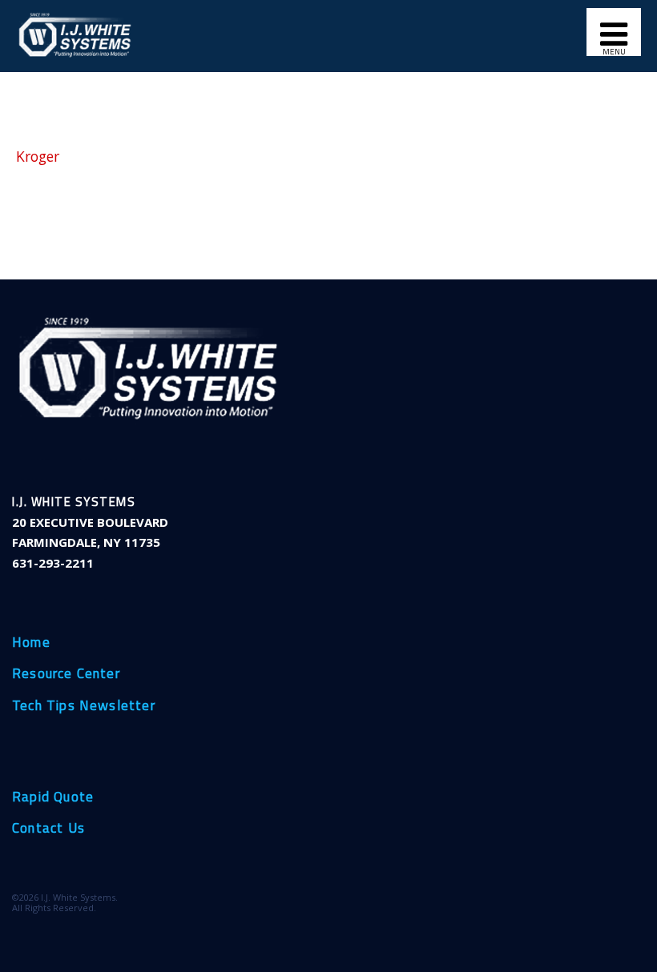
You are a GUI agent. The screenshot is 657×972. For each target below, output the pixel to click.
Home (31, 643)
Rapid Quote (53, 797)
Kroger (37, 156)
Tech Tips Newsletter (83, 706)
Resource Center (66, 674)
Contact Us (48, 828)
